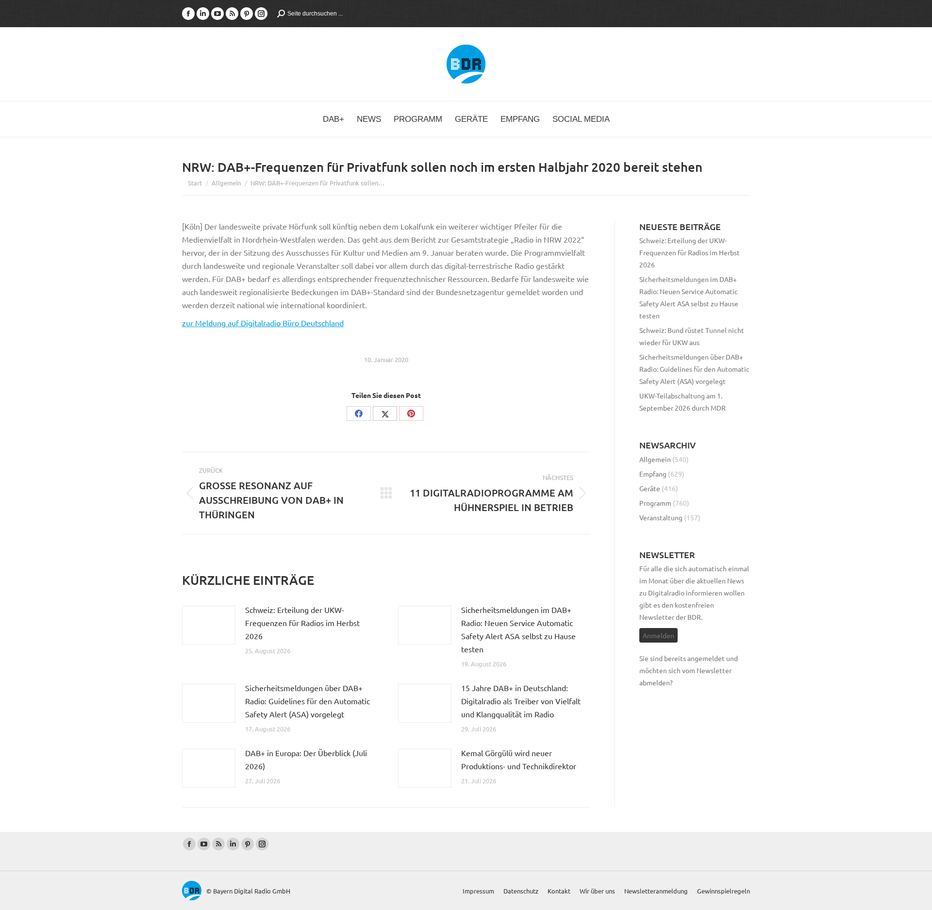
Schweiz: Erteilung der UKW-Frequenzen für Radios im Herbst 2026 (302, 623)
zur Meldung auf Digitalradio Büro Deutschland (263, 323)
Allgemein (655, 459)
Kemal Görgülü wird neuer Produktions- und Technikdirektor (518, 759)
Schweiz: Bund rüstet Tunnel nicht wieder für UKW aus (691, 336)
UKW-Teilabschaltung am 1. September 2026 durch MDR (682, 401)
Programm (655, 502)
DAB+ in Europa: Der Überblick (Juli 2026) (306, 759)
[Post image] (208, 625)
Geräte (649, 488)
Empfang (652, 473)
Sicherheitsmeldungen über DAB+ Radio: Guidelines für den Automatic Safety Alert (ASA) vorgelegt (307, 701)
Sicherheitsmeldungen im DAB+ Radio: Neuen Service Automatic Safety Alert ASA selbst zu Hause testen (518, 629)
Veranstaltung (660, 517)
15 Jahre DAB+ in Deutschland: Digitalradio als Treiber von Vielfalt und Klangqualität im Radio (521, 701)
